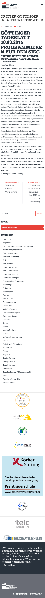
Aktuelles (7, 239)
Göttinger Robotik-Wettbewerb (11, 188)
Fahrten (6, 295)
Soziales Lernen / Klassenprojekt (17, 372)
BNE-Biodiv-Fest (10, 267)
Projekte (6, 354)
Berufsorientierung (11, 257)
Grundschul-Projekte (11, 313)
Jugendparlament (10, 316)
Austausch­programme (12, 250)
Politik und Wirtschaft (12, 344)
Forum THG (8, 299)
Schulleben (7, 369)
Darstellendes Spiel (11, 278)
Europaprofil (8, 292)
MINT (5, 334)
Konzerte (6, 319)
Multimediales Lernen (12, 337)
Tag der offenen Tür (11, 379)
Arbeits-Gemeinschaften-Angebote (18, 246)
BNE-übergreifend (10, 274)
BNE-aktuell (8, 264)
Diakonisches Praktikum (13, 281)
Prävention (7, 347)
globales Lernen (10, 309)
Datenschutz (20, 594)
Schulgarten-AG (9, 362)
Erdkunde (7, 288)
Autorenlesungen (10, 253)
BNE (4, 260)
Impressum (36, 594)
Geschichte (7, 306)
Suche (39, 214)
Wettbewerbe (9, 382)
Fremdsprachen (9, 302)
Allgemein (7, 243)
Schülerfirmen (9, 358)
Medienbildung (9, 330)
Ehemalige (7, 285)
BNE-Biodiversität (10, 271)
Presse (19, 26)
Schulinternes (9, 365)
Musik (5, 341)
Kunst (5, 323)
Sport (5, 375)
